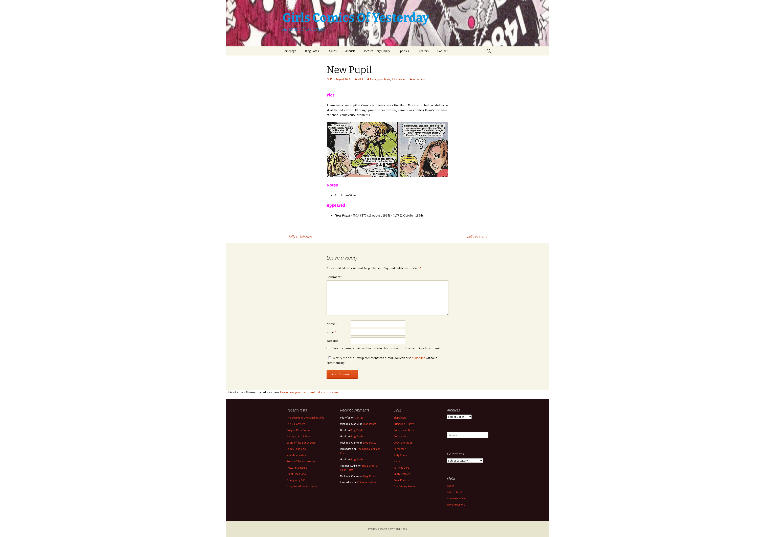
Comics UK (400, 436)
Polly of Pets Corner (299, 430)
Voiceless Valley (296, 455)
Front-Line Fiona (296, 474)
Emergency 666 (296, 480)
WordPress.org (456, 504)
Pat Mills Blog (401, 467)
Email (332, 332)
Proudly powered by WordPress (387, 529)
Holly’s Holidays (297, 236)
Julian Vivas (398, 79)
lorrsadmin (419, 79)
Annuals (350, 51)
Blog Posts (312, 51)
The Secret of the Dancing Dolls (305, 417)
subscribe (418, 358)
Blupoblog (400, 417)
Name (332, 324)
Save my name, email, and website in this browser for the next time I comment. (386, 348)
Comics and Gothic (405, 430)
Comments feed (457, 498)
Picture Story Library (377, 51)
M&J (360, 79)
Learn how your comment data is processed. (310, 392)
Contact (442, 51)
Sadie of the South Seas (301, 442)
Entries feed (454, 492)
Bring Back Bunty (404, 424)
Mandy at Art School (299, 436)
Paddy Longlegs (296, 449)
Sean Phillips (401, 480)
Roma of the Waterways (301, 461)
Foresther (400, 449)
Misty (397, 461)
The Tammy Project (405, 486)
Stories (332, 51)
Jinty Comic (400, 455)
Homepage (289, 51)
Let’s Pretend (479, 236)
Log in (450, 486)
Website (332, 341)
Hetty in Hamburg (297, 467)
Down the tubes (403, 442)
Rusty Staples (402, 474)
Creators (423, 51)
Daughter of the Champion (302, 486)
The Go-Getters (296, 424)
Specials (404, 51)
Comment (335, 277)
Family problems (380, 79)
